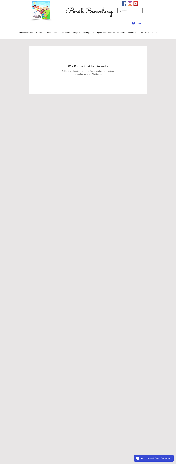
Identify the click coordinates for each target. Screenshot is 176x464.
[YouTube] (135, 3)
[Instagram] (130, 3)
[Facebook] (124, 3)
